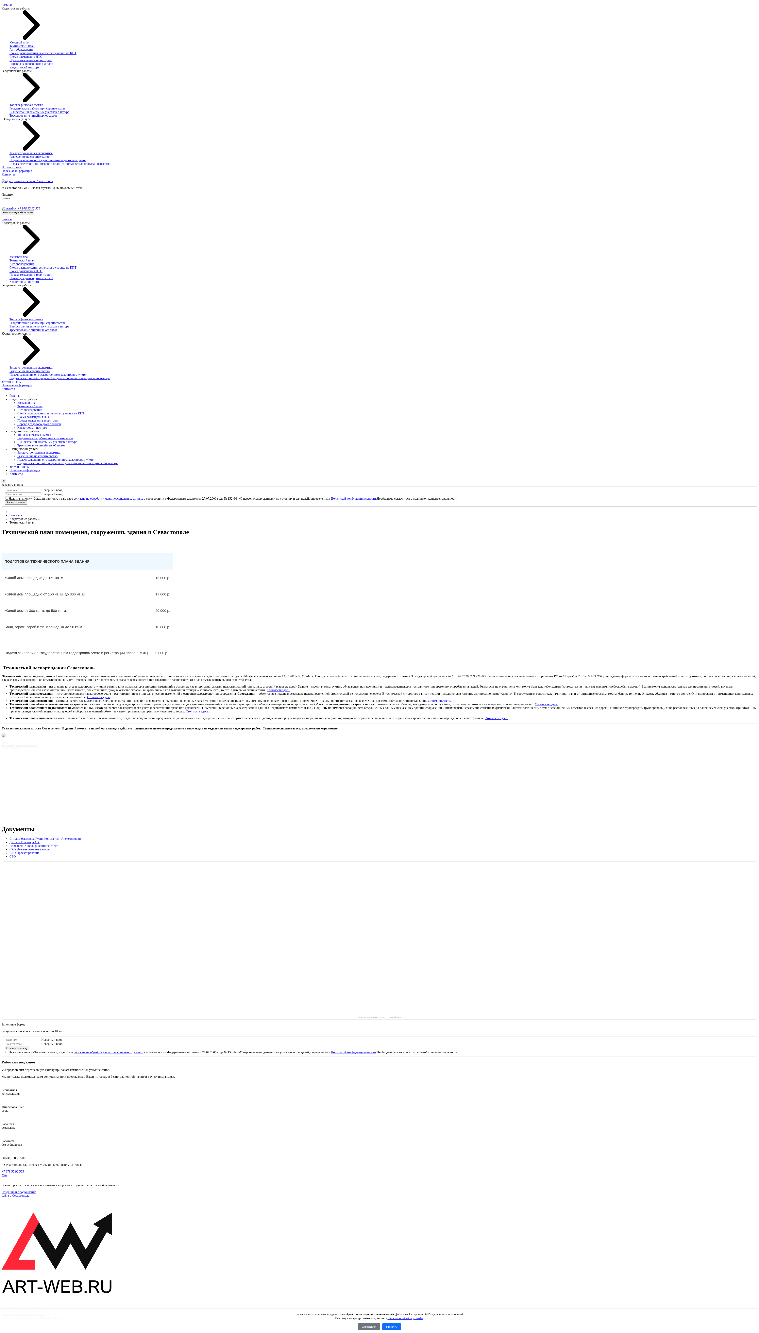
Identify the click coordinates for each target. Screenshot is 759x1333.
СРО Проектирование (24, 853)
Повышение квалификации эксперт (33, 845)
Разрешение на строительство (29, 156)
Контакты (8, 174)
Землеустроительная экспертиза (31, 153)
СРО (12, 856)
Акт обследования (21, 49)
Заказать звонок (16, 502)
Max (4, 1175)
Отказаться (369, 1326)
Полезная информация (17, 171)
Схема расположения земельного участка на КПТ (42, 53)
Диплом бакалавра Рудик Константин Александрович (45, 838)
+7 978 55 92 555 (28, 208)
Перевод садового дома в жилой (31, 63)
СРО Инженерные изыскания (29, 849)
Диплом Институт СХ (24, 842)
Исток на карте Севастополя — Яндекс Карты (379, 1017)
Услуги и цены (12, 167)
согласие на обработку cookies (405, 1318)
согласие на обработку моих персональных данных (108, 498)
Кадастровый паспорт (24, 67)
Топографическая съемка (26, 105)
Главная (7, 5)
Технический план (22, 46)
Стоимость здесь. (278, 690)
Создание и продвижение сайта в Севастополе (19, 1193)
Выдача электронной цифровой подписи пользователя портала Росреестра (59, 163)
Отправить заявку (17, 1048)
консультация (18, 212)
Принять (391, 1326)
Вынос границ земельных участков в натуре (39, 112)
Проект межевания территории (30, 60)
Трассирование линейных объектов (33, 115)
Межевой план (19, 42)
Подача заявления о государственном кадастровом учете (47, 160)
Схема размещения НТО (25, 56)
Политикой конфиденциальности (353, 498)
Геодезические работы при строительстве (37, 108)
